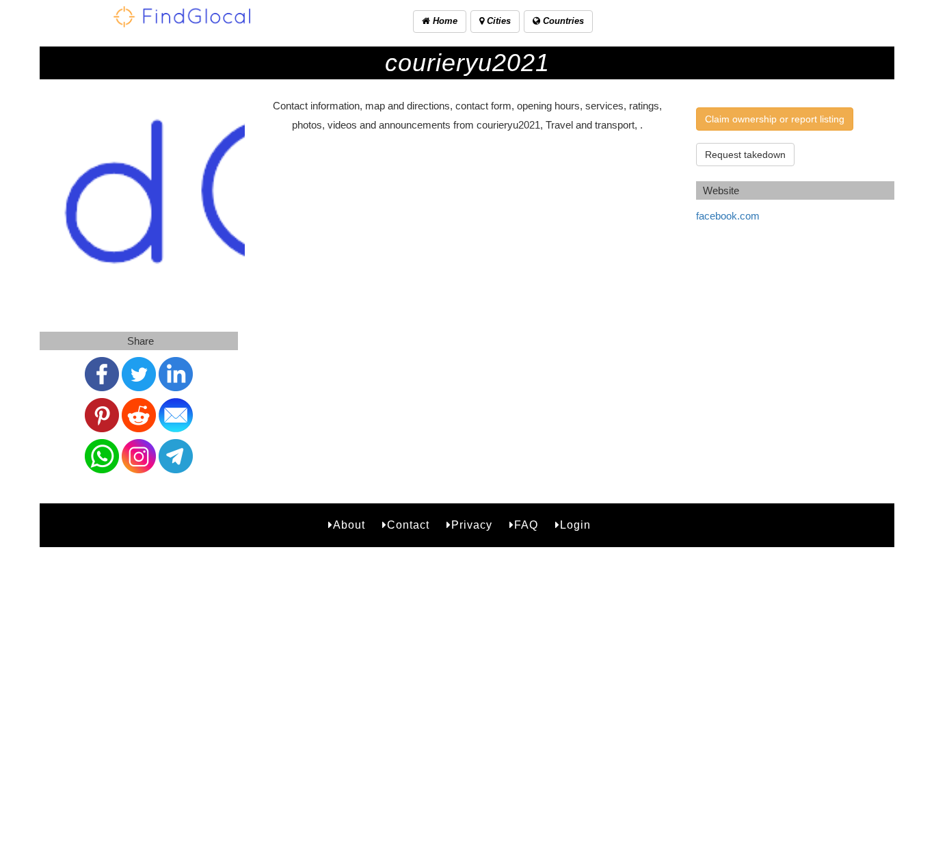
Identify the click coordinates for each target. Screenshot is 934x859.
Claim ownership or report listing (774, 119)
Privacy (471, 525)
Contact (408, 525)
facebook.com (728, 216)
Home (443, 21)
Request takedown (745, 154)
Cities (497, 21)
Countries (562, 21)
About (349, 525)
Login (575, 525)
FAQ (526, 525)
